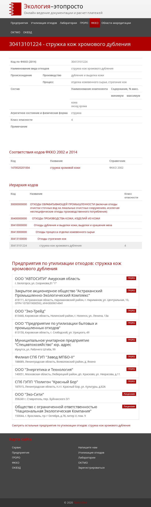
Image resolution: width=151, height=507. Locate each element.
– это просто (53, 6)
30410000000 (19, 225)
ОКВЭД (27, 32)
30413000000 (19, 232)
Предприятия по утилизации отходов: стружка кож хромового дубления (66, 266)
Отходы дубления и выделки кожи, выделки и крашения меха (73, 225)
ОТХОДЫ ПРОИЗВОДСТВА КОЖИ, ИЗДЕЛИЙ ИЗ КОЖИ (66, 218)
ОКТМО (15, 32)
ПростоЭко (80, 502)
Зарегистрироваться (91, 467)
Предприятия (19, 23)
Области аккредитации (116, 23)
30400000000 (19, 218)
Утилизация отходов (44, 23)
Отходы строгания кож (52, 238)
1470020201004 (20, 167)
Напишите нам (87, 447)
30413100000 (19, 238)
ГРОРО (84, 23)
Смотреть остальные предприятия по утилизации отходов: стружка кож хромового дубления (71, 425)
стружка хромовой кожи (65, 167)
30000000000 (19, 204)
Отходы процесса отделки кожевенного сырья (65, 232)
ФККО (95, 23)
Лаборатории (68, 23)
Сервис (16, 447)
